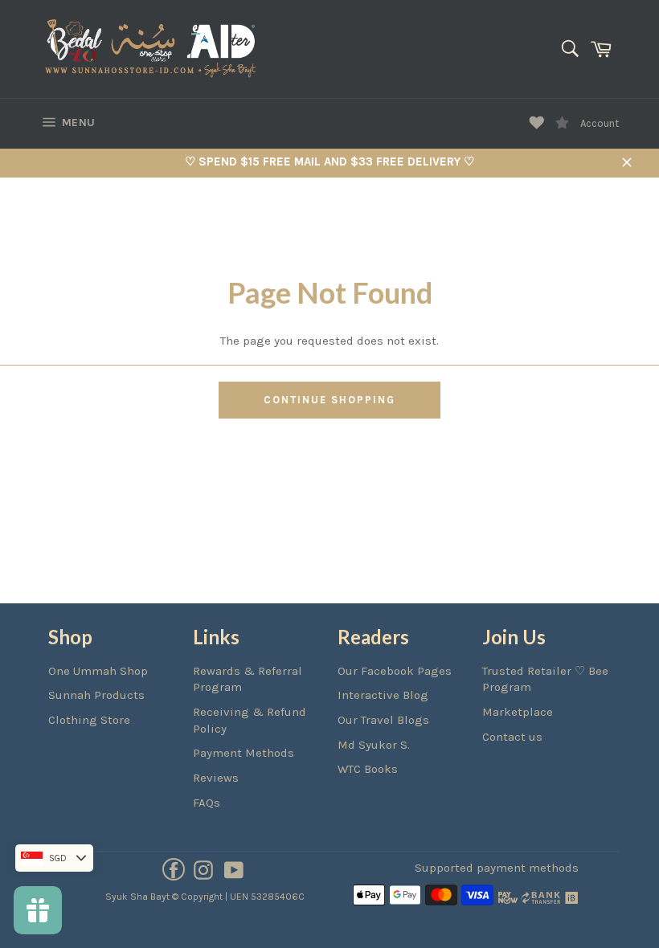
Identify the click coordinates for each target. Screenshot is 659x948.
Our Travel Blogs (383, 720)
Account (599, 123)
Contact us (512, 736)
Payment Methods (243, 753)
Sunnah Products (96, 695)
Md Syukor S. (374, 745)
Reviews (216, 777)
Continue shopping (329, 400)
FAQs (206, 802)
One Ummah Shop (98, 671)
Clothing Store (89, 720)
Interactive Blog (383, 695)
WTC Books (368, 769)
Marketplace (517, 712)
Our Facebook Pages (395, 671)
